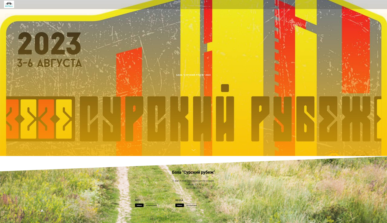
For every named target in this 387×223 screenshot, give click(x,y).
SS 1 (137, 200)
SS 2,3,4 (179, 200)
